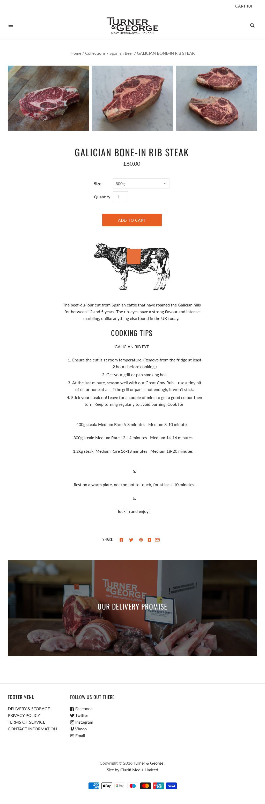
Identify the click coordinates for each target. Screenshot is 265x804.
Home (75, 53)
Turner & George (148, 762)
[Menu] (11, 25)
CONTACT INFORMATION (32, 728)
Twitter (81, 715)
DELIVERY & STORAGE (29, 708)
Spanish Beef (121, 53)
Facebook (83, 708)
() (243, 6)
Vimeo (80, 728)
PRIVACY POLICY (24, 715)
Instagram (83, 721)
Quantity (102, 196)
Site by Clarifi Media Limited (132, 769)
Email (79, 735)
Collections (95, 53)
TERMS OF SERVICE (26, 721)
